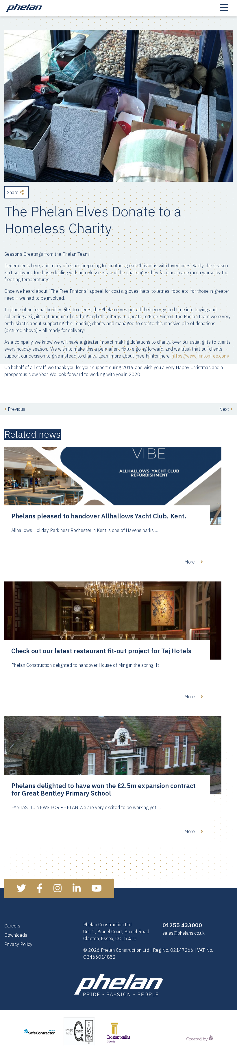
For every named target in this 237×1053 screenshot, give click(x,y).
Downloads (15, 935)
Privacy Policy (18, 944)
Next (224, 409)
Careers (12, 926)
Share (13, 192)
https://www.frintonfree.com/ (200, 356)
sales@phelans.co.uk (183, 933)
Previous (16, 409)
